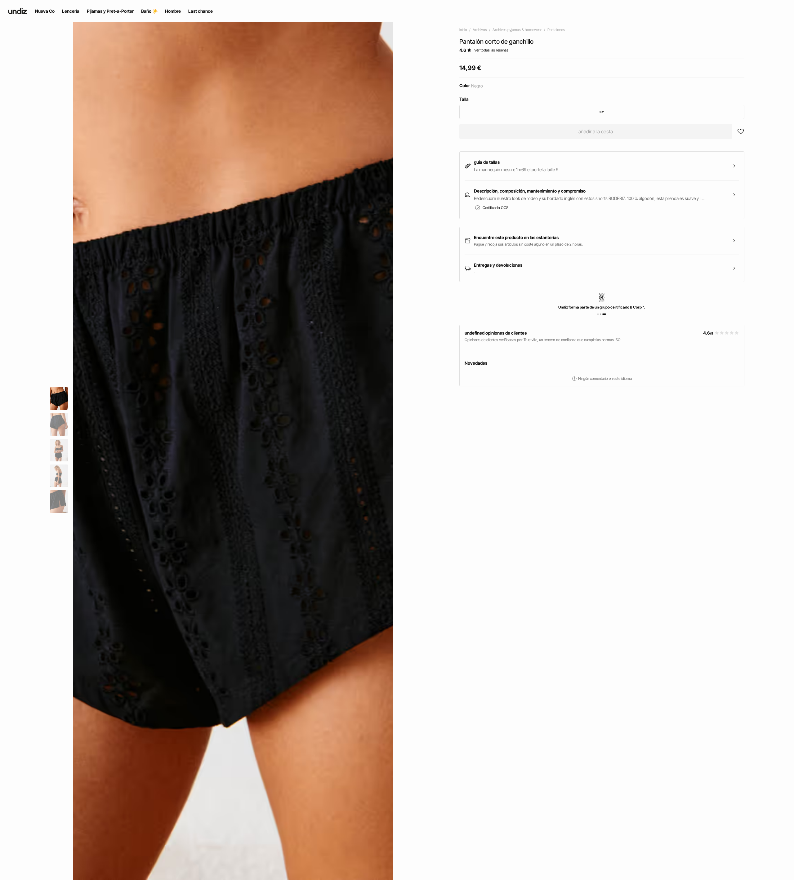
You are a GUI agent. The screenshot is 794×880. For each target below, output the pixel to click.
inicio (463, 29)
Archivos (480, 29)
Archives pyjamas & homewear (517, 29)
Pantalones (556, 29)
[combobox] (601, 112)
